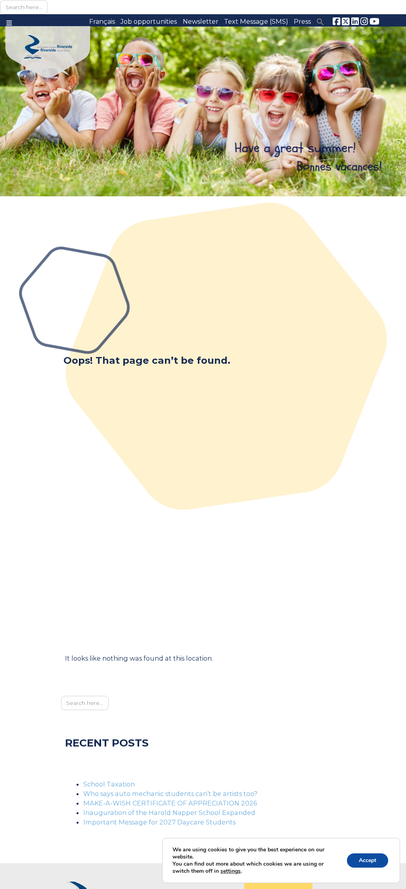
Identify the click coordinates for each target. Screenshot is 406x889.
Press (302, 21)
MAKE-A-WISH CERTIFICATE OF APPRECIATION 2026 (170, 803)
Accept (367, 860)
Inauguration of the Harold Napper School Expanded (169, 813)
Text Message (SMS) (256, 21)
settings (230, 871)
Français (102, 21)
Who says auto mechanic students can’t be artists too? (170, 794)
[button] (320, 21)
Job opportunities (149, 21)
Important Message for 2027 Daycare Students (159, 822)
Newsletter (200, 21)
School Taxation (109, 784)
